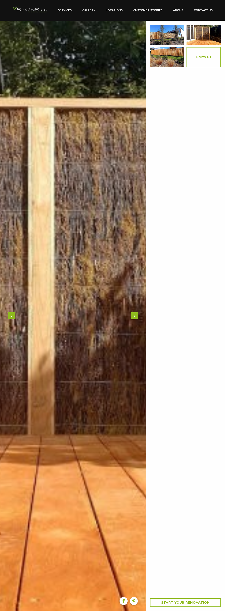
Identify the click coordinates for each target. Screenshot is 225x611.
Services (65, 10)
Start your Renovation (185, 603)
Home (29, 9)
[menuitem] (29, 10)
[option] (73, 316)
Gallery (88, 10)
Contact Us (203, 10)
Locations (114, 10)
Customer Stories (148, 10)
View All (205, 57)
